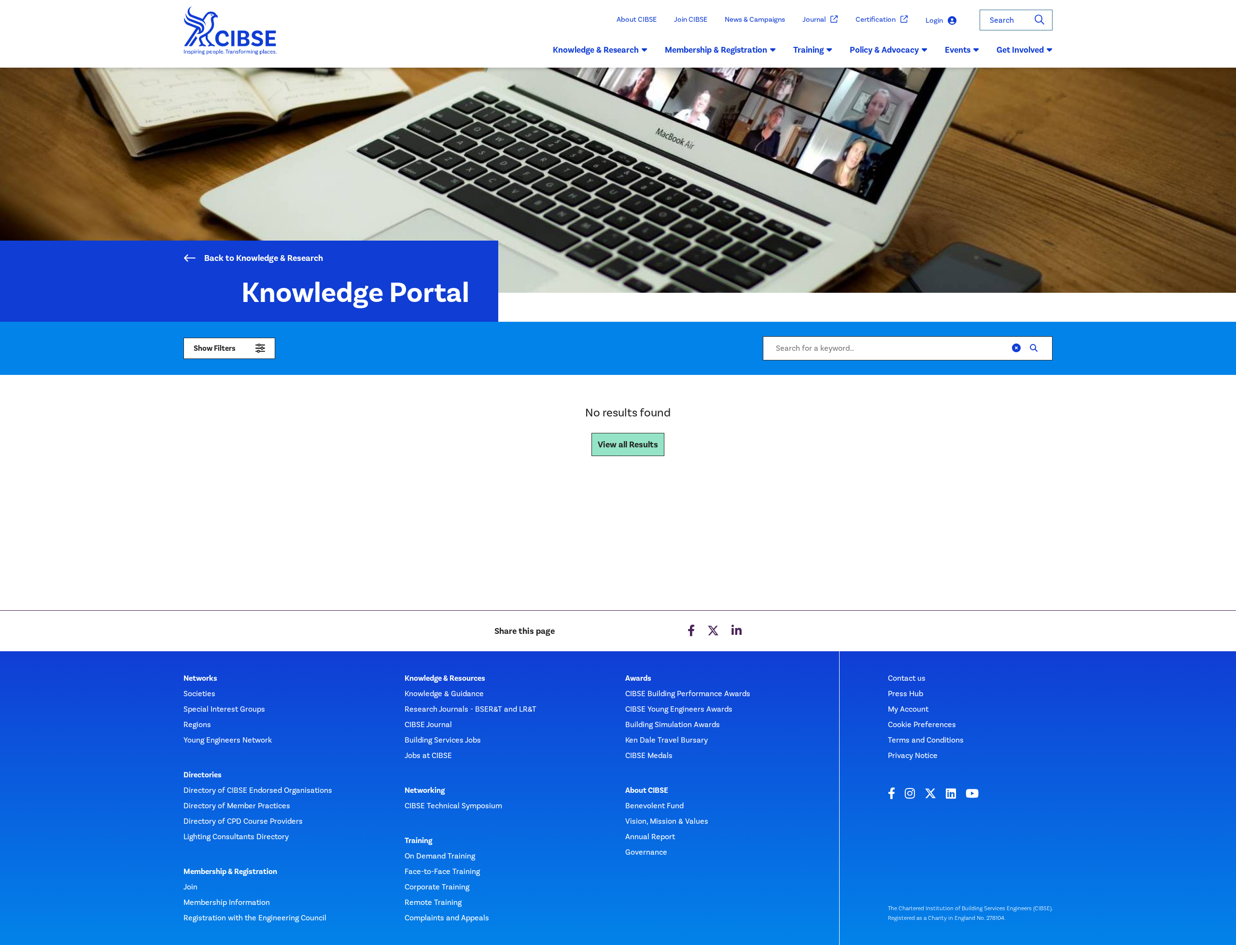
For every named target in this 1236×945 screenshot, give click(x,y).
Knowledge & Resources (445, 678)
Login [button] (934, 20)
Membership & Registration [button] (716, 49)
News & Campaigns (755, 19)
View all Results (628, 444)
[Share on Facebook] (691, 631)
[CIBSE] (230, 37)
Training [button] (808, 49)
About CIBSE (637, 19)
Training (418, 840)
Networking (425, 790)
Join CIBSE (690, 19)
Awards (638, 678)
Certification (876, 19)
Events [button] (957, 49)
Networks (200, 678)
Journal (814, 19)
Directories (202, 775)
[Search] (1039, 20)
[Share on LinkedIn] (736, 631)
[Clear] (1016, 348)
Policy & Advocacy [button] (884, 49)
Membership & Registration (230, 871)
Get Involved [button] (1020, 49)
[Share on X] (713, 631)
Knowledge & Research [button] (596, 49)
